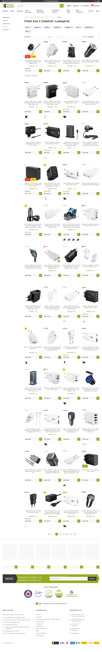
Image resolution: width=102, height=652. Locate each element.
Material (37, 27)
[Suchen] (62, 6)
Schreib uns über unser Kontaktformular (78, 620)
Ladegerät (5, 26)
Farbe (27, 27)
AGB (37, 631)
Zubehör (5, 11)
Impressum (39, 624)
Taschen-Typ (88, 27)
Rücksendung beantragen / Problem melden (48, 619)
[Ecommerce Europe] (38, 594)
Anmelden (92, 578)
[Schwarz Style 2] (65, 362)
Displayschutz (6, 23)
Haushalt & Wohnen (55, 11)
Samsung (20, 11)
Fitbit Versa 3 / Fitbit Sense (31, 75)
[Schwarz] (26, 117)
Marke (46, 27)
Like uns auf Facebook (75, 624)
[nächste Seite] (64, 36)
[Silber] (65, 239)
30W (64, 321)
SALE (97, 11)
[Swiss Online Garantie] (28, 594)
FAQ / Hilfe (39, 617)
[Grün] (74, 239)
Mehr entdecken (79, 11)
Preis (78, 27)
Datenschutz (39, 626)
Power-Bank (6, 29)
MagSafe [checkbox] (67, 27)
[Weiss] (45, 117)
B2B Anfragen (40, 635)
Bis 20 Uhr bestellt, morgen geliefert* (15, 633)
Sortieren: (85, 37)
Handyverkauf (40, 621)
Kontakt (38, 614)
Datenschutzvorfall (41, 628)
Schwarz (84, 444)
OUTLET (90, 11)
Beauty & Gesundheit (40, 11)
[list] (51, 556)
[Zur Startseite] (8, 6)
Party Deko (68, 11)
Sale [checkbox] (27, 31)
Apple (12, 11)
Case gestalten (28, 11)
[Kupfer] (69, 239)
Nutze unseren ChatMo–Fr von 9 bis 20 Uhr (78, 615)
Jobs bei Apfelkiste (41, 633)
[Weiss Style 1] (26, 526)
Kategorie (57, 27)
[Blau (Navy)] (78, 239)
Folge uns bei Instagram (76, 629)
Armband (5, 20)
